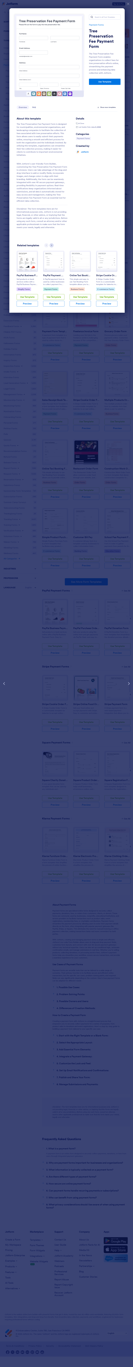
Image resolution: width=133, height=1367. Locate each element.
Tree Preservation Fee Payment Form (101, 38)
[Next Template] (129, 683)
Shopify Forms (24, 289)
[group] (27, 281)
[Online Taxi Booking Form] (80, 261)
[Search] (92, 17)
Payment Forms (96, 24)
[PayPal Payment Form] (53, 261)
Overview (23, 107)
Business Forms (77, 289)
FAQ (34, 107)
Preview (27, 303)
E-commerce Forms (105, 289)
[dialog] (66, 683)
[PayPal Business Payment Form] (27, 261)
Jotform (85, 152)
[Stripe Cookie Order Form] (106, 261)
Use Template (104, 81)
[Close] (128, 4)
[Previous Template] (4, 683)
